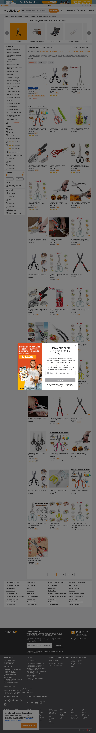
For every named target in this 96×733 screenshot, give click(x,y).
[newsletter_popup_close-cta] (76, 346)
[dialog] (48, 366)
